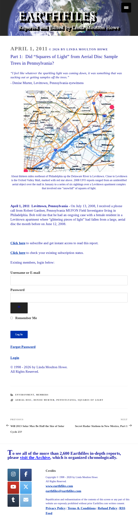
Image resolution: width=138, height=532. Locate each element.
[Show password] (19, 307)
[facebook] (26, 475)
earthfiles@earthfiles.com (63, 491)
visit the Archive (35, 457)
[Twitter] (26, 488)
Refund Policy (107, 508)
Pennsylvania (66, 400)
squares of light (90, 400)
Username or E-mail (25, 273)
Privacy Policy (56, 508)
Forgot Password (23, 347)
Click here (17, 243)
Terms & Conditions (82, 508)
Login (14, 358)
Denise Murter (44, 400)
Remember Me (25, 318)
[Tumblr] (13, 500)
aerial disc (23, 400)
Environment (24, 395)
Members (42, 395)
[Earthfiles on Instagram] (13, 475)
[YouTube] (13, 488)
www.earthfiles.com (59, 486)
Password (17, 290)
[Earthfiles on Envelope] (26, 500)
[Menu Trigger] (126, 8)
